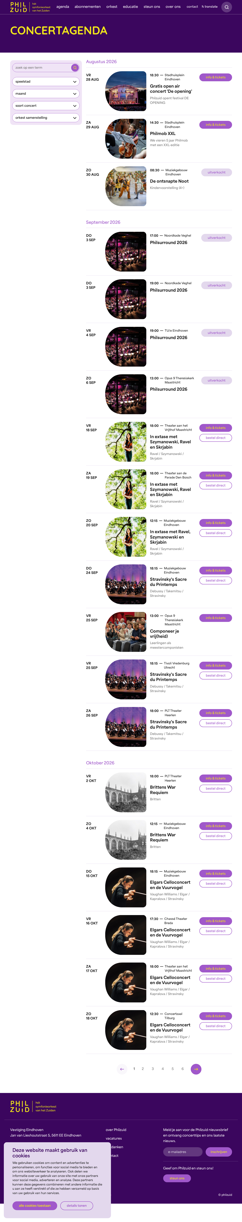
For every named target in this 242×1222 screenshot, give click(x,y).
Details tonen (77, 1205)
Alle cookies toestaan (35, 1205)
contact (192, 7)
